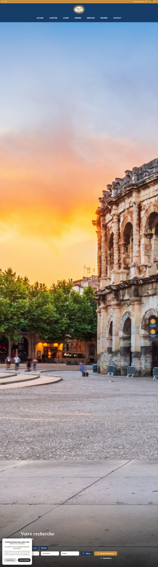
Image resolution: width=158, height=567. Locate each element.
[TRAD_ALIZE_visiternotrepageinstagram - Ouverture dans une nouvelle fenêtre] (5, 1)
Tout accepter (24, 560)
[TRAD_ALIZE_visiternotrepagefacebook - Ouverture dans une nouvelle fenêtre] (3, 1)
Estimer (44, 548)
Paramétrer (10, 560)
